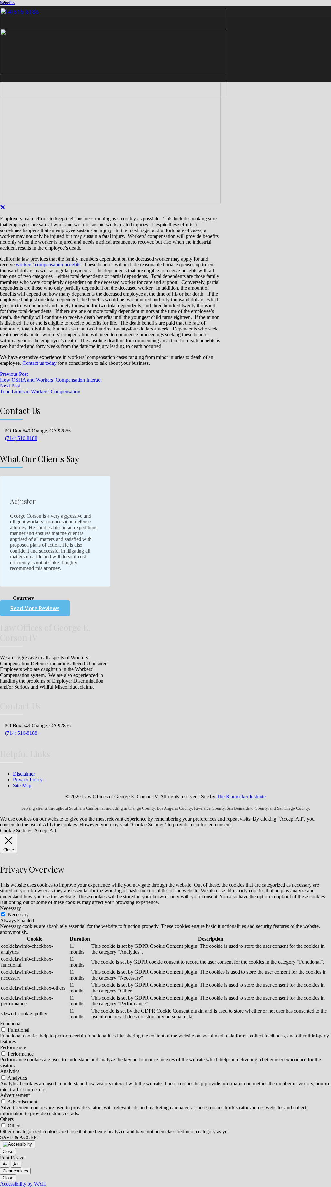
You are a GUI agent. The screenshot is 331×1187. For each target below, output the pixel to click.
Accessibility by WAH (23, 1184)
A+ (16, 1164)
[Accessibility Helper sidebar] (17, 1144)
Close (8, 1151)
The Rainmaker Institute (241, 796)
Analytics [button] (9, 1071)
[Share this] (2, 207)
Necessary (18, 914)
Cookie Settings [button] (16, 830)
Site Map (22, 785)
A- (5, 1164)
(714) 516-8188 (21, 438)
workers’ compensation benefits (48, 264)
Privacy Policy (28, 779)
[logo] (113, 94)
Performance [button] (13, 1047)
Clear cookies (15, 1171)
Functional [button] (11, 1023)
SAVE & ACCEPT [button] (20, 1137)
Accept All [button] (45, 830)
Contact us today (39, 363)
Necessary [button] (10, 908)
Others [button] (7, 1119)
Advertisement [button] (15, 1095)
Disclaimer (24, 774)
